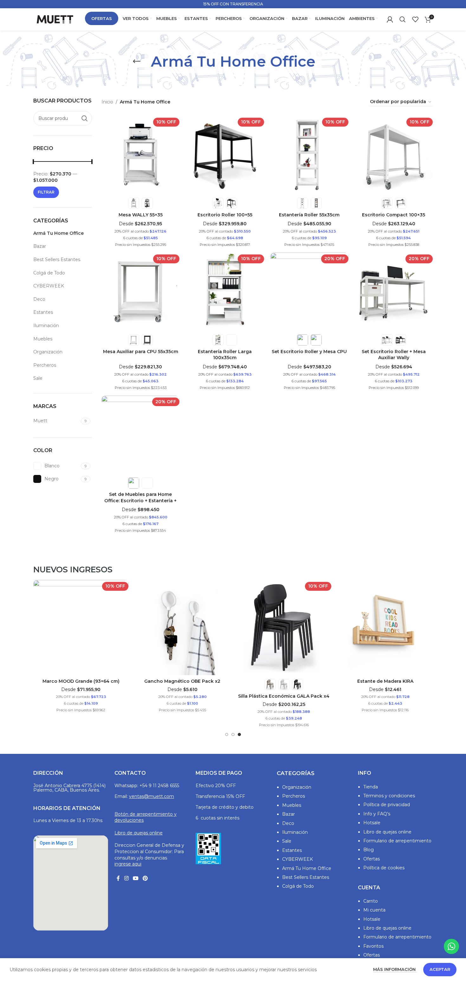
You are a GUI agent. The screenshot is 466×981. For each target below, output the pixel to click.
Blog (368, 850)
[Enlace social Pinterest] (145, 879)
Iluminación (46, 325)
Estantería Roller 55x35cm (309, 215)
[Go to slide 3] (239, 734)
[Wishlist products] (415, 19)
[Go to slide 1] (226, 734)
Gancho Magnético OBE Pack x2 (182, 681)
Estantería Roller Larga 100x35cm (225, 355)
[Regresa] (137, 61)
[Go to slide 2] (233, 734)
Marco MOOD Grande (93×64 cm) (81, 681)
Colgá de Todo (49, 273)
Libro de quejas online (138, 833)
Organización (47, 352)
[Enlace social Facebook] (118, 879)
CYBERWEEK (48, 286)
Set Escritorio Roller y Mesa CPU (309, 351)
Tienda (370, 787)
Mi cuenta (374, 910)
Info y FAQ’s (376, 814)
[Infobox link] (233, 4)
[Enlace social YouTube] (135, 879)
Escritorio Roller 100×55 (224, 215)
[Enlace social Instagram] (126, 879)
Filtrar (46, 192)
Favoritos (373, 946)
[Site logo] (54, 19)
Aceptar (440, 969)
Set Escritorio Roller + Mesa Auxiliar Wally (394, 355)
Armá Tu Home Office (58, 233)
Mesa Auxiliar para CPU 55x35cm (140, 351)
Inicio (107, 102)
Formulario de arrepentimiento (397, 841)
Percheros (44, 365)
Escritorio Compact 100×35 (393, 215)
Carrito (370, 901)
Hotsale (371, 823)
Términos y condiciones (389, 796)
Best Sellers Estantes (56, 259)
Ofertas (371, 859)
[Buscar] (402, 19)
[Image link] (208, 848)
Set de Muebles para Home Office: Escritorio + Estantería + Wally (140, 500)
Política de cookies (384, 868)
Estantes (43, 312)
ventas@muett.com (151, 796)
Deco (39, 299)
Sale (37, 378)
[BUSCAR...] (84, 118)
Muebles (42, 339)
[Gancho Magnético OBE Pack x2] (182, 627)
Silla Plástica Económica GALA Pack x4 (283, 696)
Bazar (39, 246)
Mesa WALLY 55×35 (141, 215)
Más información (395, 969)
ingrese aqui (127, 864)
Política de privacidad (386, 804)
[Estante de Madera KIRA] (385, 627)
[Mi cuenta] (390, 19)
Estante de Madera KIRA (385, 681)
